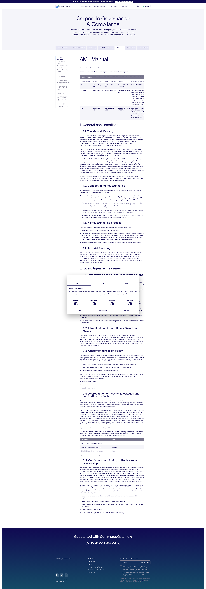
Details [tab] (103, 283)
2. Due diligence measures (61, 77)
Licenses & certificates (63, 48)
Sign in (90, 564)
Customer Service (143, 48)
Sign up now (91, 561)
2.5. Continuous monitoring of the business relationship (62, 105)
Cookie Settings (60, 581)
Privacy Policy (92, 48)
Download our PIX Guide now (124, 1)
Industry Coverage (100, 6)
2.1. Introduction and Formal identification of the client (63, 82)
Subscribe (144, 562)
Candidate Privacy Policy (106, 48)
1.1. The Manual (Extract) (61, 62)
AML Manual (91, 572)
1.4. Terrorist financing (62, 74)
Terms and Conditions (79, 48)
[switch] (94, 303)
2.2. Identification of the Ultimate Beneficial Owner (62, 88)
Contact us (91, 559)
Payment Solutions (85, 6)
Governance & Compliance (96, 570)
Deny (79, 310)
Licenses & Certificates (95, 567)
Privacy (58, 580)
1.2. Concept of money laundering (62, 66)
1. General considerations (61, 58)
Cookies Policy (131, 48)
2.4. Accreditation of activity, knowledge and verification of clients (62, 98)
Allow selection (103, 310)
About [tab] (127, 283)
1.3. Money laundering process (62, 70)
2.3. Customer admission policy (61, 92)
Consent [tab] (78, 283)
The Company (114, 6)
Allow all (126, 310)
